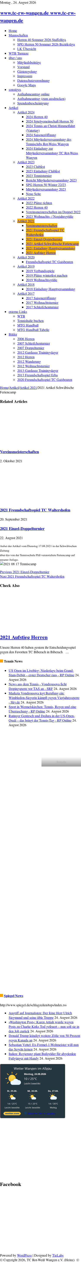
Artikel (13, 107)
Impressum (24, 76)
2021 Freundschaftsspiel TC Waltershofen (35, 510)
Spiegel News (13, 995)
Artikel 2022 (26, 198)
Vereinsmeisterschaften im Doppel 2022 (53, 212)
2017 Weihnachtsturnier (42, 302)
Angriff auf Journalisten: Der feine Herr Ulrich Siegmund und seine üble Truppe (40, 1015)
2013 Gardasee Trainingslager (37, 370)
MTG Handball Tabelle (33, 329)
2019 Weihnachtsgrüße (41, 280)
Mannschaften (18, 35)
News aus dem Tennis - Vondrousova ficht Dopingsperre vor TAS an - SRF (38, 686)
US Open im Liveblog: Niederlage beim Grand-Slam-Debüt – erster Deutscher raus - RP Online (41, 672)
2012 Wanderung (29, 361)
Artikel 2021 (26, 221)
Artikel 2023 (26, 162)
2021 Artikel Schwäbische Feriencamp (52, 243)
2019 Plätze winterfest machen (46, 275)
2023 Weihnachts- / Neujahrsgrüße (49, 216)
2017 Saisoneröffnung (41, 298)
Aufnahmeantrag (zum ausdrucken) (41, 98)
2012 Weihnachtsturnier (33, 366)
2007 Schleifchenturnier (33, 343)
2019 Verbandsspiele (40, 270)
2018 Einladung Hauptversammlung (50, 289)
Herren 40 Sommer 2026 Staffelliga (41, 39)
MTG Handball (27, 325)
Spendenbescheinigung (33, 103)
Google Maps (26, 85)
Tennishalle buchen (30, 320)
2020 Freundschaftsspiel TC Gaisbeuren (44, 379)
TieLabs (58, 1255)
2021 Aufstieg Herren (41, 252)
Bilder (13, 334)
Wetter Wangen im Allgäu (33, 1068)
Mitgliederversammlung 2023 (46, 189)
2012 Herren (26, 357)
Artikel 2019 (26, 266)
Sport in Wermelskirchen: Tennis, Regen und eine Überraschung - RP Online (42, 708)
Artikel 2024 (26, 112)
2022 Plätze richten (39, 202)
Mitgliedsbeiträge (29, 62)
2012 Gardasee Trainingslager (37, 352)
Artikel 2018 (26, 284)
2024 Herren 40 (37, 116)
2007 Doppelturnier (30, 347)
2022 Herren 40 (37, 207)
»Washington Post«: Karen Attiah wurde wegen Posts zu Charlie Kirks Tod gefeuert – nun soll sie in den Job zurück (44, 1026)
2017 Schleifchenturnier (42, 307)
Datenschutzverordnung (33, 80)
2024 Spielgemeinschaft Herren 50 (49, 121)
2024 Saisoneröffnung (41, 135)
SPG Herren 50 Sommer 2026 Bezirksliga (46, 44)
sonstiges (15, 89)
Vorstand (23, 67)
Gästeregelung (27, 71)
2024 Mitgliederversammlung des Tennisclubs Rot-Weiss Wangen (48, 141)
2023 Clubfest (35, 166)
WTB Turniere (19, 53)
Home (13, 30)
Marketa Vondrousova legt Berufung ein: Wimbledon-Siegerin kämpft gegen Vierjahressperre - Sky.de (44, 697)
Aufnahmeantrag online (33, 94)
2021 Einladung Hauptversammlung (50, 248)
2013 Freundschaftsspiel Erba (37, 375)
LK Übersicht (26, 48)
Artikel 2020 (26, 257)
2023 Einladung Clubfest (43, 171)
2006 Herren (26, 338)
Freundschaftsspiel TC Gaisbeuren (49, 261)
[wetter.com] (12, 1114)
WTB (21, 316)
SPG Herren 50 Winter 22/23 (46, 184)
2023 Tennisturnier (39, 175)
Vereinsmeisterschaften (41, 225)
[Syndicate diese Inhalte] (1, 661)
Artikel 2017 (26, 293)
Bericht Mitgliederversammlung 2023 (51, 180)
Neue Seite (33, 193)
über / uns (15, 57)
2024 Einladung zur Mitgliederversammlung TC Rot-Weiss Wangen (52, 153)
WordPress (24, 1255)
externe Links (18, 311)
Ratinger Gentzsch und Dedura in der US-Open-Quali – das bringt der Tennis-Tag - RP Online (42, 717)
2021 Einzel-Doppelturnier (44, 239)
